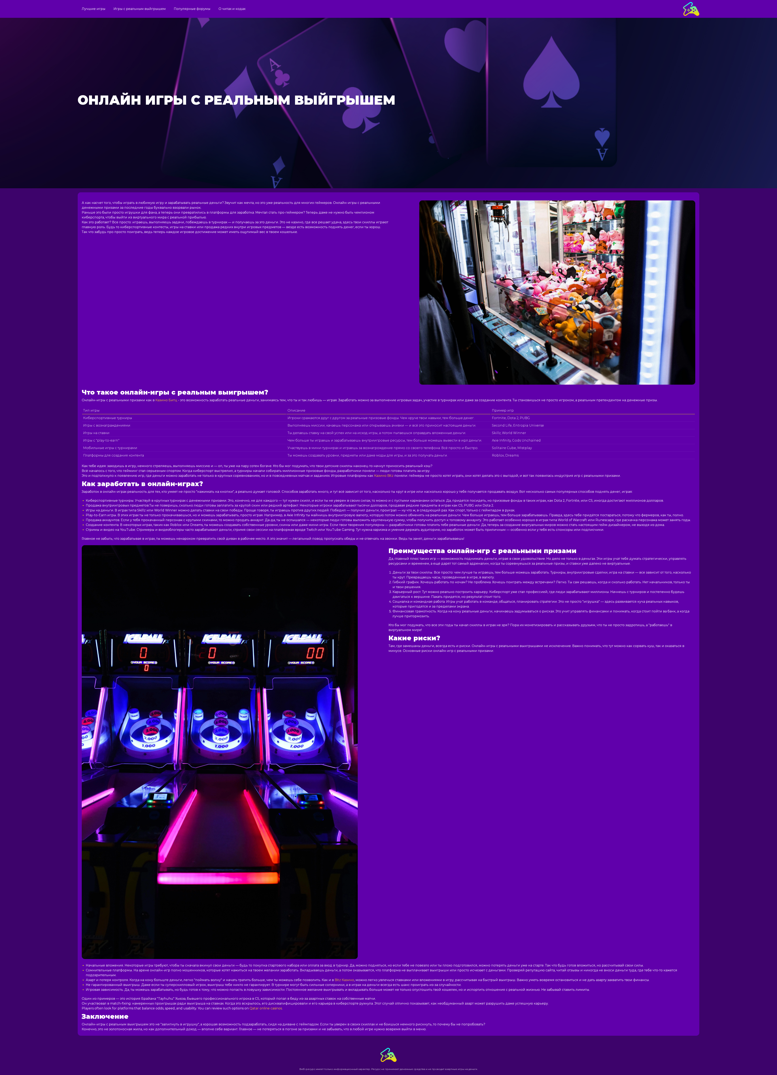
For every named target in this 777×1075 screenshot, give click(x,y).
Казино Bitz (384, 476)
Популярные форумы (192, 9)
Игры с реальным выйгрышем (140, 9)
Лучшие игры (93, 9)
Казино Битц (166, 400)
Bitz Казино (344, 980)
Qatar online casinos (265, 1008)
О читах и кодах (232, 9)
